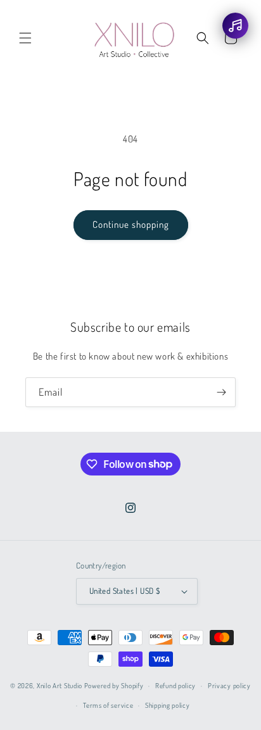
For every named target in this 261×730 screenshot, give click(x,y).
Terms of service (108, 705)
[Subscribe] (221, 392)
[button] (25, 38)
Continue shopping (130, 224)
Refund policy (175, 685)
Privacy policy (229, 685)
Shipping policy (167, 705)
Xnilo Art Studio (59, 685)
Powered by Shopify (114, 685)
